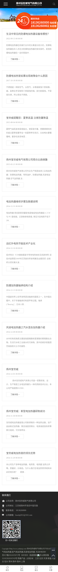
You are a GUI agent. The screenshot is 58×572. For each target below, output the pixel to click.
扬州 (19, 561)
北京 (41, 558)
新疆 (49, 558)
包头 (6, 561)
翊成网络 (33, 555)
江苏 (37, 558)
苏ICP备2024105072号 (11, 555)
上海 (23, 561)
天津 (45, 558)
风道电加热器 (29, 552)
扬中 (14, 561)
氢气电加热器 (17, 552)
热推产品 (21, 558)
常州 (10, 561)
